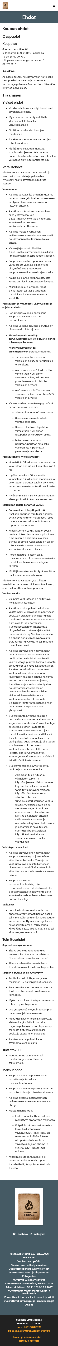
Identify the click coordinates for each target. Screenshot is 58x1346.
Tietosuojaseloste (29, 1340)
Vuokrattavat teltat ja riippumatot (29, 1272)
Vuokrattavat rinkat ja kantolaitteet (29, 1268)
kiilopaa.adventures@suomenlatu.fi (29, 1331)
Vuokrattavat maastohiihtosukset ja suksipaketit (29, 1292)
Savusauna (29, 1257)
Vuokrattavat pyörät (29, 1261)
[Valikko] (54, 5)
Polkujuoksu (29, 1276)
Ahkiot (29, 1304)
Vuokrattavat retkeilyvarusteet (29, 1265)
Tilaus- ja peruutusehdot (27, 1337)
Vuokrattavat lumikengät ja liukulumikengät (29, 1301)
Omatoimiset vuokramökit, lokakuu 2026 (29, 1283)
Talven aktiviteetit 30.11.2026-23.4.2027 (29, 1287)
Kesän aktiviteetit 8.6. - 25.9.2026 (29, 1253)
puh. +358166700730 (29, 1327)
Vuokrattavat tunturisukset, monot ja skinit (29, 1297)
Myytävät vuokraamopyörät (29, 1279)
